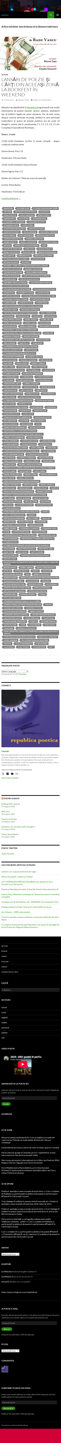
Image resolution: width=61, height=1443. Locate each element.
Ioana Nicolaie (40, 410)
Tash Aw (48, 604)
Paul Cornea (33, 518)
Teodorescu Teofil (34, 608)
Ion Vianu (24, 421)
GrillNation (6, 1276)
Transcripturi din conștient (16, 615)
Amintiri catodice (36, 229)
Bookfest (31, 107)
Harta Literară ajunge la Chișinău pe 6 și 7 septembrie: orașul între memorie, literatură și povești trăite (28, 1153)
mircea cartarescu (12, 485)
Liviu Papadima (48, 451)
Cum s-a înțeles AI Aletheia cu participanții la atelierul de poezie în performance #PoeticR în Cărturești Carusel (30, 1193)
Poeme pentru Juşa (48, 535)
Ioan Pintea (51, 407)
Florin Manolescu (25, 380)
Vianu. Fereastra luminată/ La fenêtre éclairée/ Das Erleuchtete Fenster (31, 632)
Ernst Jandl (9, 367)
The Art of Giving (8, 819)
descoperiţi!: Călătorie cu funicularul (20, 330)
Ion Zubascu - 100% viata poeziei (15, 912)
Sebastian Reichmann (13, 574)
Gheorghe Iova (10, 390)
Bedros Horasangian (47, 252)
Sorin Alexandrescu (42, 588)
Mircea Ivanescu (47, 485)
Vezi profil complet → (10, 778)
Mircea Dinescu (30, 485)
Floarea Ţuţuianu (11, 373)
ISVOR (38, 424)
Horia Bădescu (48, 394)
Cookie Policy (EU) (9, 972)
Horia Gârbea (9, 397)
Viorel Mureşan (10, 640)
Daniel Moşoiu (31, 319)
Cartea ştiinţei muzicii (29, 279)
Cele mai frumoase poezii (44, 289)
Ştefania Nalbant (27, 594)
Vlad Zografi (23, 647)
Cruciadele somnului (30, 309)
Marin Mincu (48, 461)
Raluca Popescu (10, 555)
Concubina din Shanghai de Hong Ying (39, 296)
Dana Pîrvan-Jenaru (12, 319)
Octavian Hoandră (24, 505)
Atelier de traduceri (12, 249)
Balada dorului (45, 249)
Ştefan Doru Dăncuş (37, 591)
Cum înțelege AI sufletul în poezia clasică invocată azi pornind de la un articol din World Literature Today (30, 1211)
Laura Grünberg (11, 441)
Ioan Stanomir (10, 410)
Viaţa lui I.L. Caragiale (48, 637)
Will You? (5, 811)
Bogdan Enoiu (38, 259)
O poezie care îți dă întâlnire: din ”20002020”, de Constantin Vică (29, 902)
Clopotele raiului (11, 296)
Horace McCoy (32, 394)
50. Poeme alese (23, 208)
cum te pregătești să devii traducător (20, 313)
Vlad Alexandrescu (23, 643)
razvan (5, 751)
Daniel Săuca (46, 319)
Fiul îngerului (33, 370)
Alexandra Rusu (39, 218)
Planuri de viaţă (49, 528)
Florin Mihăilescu (44, 380)
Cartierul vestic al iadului (15, 282)
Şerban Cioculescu (42, 574)
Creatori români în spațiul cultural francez (23, 306)
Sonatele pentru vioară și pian (17, 588)
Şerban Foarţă (10, 578)
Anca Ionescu (9, 235)
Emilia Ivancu (22, 363)
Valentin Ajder (10, 625)
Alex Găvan (24, 218)
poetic (5, 14)
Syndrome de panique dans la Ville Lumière (22, 601)
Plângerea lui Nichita (29, 528)
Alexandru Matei (11, 225)
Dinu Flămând (43, 340)
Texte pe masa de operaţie (15, 611)
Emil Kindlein (45, 360)
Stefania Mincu (10, 594)
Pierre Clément (10, 528)
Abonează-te (8, 1408)
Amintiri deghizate (12, 232)
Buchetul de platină (12, 269)
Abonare (7, 1329)
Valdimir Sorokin (48, 621)
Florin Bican (27, 377)
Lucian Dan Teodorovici (37, 454)
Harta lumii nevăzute (13, 394)
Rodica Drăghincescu (46, 567)
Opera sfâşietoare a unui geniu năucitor (21, 512)
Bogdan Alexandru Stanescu (16, 259)
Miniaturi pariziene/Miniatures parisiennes (21, 481)
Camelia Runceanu (11, 276)
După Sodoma (31, 350)
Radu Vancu (22, 552)
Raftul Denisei (37, 552)
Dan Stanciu (51, 316)
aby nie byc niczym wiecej (25, 212)
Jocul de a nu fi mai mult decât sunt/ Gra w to (23, 434)
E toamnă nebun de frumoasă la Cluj (19, 353)
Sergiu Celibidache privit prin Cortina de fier (39, 578)
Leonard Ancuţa (29, 444)
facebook (6, 1114)
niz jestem (45, 501)
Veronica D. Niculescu (26, 628)
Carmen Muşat (10, 279)
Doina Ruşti (38, 343)
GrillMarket (6, 1271)
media (4, 967)
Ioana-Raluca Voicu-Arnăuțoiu (17, 417)
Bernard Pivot (24, 255)
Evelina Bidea (23, 367)
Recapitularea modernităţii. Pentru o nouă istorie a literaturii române (31, 563)
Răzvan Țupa (23, 100)
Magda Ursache (45, 458)
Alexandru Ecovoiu (36, 222)
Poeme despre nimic (21, 532)
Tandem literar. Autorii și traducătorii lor (22, 604)
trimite (6, 1104)
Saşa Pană (47, 571)
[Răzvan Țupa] (4, 1369)
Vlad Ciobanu (42, 643)
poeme (4, 951)
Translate (22, 674)
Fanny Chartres (39, 367)
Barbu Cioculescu (11, 252)
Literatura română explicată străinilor (21, 451)
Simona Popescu (35, 584)
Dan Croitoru (23, 316)
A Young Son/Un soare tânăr (45, 208)
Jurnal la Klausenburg (14, 437)
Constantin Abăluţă (40, 299)
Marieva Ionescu (32, 461)
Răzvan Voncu (10, 559)
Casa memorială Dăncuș (40, 282)
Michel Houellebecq (12, 474)
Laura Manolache (29, 441)
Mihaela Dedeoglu (48, 474)
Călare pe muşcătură (13, 272)
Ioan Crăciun (36, 407)
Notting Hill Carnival (10, 804)
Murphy (54, 488)
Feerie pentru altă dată (14, 370)
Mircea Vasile (9, 488)
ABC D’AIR (7, 212)
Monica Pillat (41, 488)
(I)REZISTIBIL (8, 208)
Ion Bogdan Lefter (43, 417)
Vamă (22, 625)
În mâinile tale (25, 404)
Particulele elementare (14, 518)
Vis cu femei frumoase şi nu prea (34, 640)
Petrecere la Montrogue (14, 525)
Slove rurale (51, 584)
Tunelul (33, 621)
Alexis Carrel (27, 225)
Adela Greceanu (27, 215)
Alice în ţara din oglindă (14, 229)
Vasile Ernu (8, 628)
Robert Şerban (26, 567)
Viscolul (7, 643)
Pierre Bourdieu (35, 525)
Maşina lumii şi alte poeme (30, 464)
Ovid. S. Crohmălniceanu (14, 515)
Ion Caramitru (10, 421)
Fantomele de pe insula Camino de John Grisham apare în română (30, 1147)
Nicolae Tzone (31, 501)
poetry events (11, 798)
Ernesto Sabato (38, 363)
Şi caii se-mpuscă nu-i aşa (14, 584)
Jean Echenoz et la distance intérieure (20, 431)
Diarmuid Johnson (11, 336)
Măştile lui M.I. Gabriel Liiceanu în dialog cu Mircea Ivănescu (29, 468)
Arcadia (7, 245)
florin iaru (8, 380)
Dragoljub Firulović (13, 350)
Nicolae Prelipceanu (12, 501)
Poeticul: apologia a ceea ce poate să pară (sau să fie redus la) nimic (29, 1202)
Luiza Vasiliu (9, 458)
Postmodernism (10, 538)
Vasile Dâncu (49, 625)
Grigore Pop (41, 390)
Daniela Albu (30, 323)
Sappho (35, 571)
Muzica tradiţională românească (18, 491)
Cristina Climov (10, 309)
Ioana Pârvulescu (11, 414)
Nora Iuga (8, 505)
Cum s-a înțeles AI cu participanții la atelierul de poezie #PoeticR (29, 1231)
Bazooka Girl (28, 252)
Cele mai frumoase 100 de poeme (17, 289)
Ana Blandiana (30, 232)
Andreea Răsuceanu (34, 239)
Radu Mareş (9, 549)
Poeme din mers (39, 532)
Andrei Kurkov (10, 242)
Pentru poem (9, 522)
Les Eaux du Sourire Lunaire (15, 448)
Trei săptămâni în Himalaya (43, 615)
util (2, 1037)
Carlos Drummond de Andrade (36, 276)
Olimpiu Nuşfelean (12, 508)
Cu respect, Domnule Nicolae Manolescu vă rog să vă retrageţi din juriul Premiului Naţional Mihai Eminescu (30, 925)
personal (5, 1027)
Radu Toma (8, 552)
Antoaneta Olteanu (48, 242)
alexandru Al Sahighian (14, 222)
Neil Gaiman (9, 498)
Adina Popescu (44, 215)
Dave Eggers (45, 323)
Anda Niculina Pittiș (45, 235)
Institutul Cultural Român (15, 407)
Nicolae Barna (24, 498)
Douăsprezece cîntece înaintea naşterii (20, 346)
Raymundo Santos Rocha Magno (35, 555)
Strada (42, 594)
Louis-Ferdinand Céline (13, 454)
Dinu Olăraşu (9, 343)
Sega (28, 574)
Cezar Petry (9, 293)
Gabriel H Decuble (31, 384)
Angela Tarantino (28, 242)
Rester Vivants (10, 567)
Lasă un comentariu (42, 100)
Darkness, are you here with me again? (18, 826)
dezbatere (48, 333)
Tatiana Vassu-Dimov (13, 608)
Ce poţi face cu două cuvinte (16, 286)
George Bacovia (30, 387)
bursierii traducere (33, 269)
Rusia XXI (7, 571)
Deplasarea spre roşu (48, 326)
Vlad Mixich (9, 647)
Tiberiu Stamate (36, 611)
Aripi (44, 245)
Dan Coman (8, 316)
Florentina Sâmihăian (32, 373)
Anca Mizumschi (26, 235)
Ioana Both (25, 410)
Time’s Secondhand (9, 834)
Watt (51, 647)
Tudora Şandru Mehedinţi (15, 621)
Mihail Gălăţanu (25, 478)
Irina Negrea (26, 424)
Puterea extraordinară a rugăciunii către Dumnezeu (26, 545)
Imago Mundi (9, 404)
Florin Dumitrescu (44, 377)
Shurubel (46, 581)
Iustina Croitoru (37, 427)
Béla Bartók (9, 255)
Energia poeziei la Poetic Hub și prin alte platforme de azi (26, 907)
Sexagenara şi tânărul (13, 581)
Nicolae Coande (41, 498)
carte (4, 956)
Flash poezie (48, 370)
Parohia (31, 515)
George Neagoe (47, 387)
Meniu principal (57, 15)
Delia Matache (10, 326)
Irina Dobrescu (38, 421)
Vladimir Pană (39, 647)
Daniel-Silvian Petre (12, 323)
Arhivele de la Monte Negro (26, 245)
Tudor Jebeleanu (32, 618)
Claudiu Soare (43, 293)
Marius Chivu (9, 464)
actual (4, 75)
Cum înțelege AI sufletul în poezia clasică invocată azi (24, 1201)
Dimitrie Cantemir (30, 336)
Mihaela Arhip (31, 474)
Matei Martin (24, 471)
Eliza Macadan (10, 360)
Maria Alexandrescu (12, 461)
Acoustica (44, 212)
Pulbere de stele (10, 542)
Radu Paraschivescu (26, 549)
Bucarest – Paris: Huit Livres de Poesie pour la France (26, 266)
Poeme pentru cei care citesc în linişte (20, 535)
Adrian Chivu (9, 218)
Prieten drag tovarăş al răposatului (37, 538)
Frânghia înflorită (12, 384)
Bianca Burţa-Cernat (44, 255)
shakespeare (32, 581)
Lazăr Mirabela (47, 441)
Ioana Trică (28, 414)
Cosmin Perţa (42, 303)
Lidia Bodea (52, 448)
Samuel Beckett (21, 571)
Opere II (45, 512)
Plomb (6, 532)
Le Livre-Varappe (11, 444)
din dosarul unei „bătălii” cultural (19, 340)
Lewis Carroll (37, 448)
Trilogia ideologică (12, 618)
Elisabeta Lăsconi (34, 357)
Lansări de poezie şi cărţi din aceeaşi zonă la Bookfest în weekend (30, 87)
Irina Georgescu (10, 424)
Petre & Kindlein (25, 522)
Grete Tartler (26, 390)
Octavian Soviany (44, 505)
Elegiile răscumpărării (13, 357)
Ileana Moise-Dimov (44, 400)
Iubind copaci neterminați (15, 427)
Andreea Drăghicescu (13, 239)
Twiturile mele (7, 853)
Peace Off (46, 518)
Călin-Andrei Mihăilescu (36, 272)
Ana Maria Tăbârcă (48, 232)
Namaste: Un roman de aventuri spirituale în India (25, 495)
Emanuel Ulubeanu (28, 360)
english (5, 962)
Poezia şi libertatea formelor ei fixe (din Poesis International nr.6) (29, 889)
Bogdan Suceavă (11, 262)
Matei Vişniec (39, 471)
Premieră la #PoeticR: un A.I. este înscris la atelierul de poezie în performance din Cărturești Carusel (30, 1235)
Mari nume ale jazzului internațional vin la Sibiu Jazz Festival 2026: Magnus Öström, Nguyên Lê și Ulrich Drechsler (30, 1161)
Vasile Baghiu (34, 625)
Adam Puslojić (10, 215)
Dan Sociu (37, 316)
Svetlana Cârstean (12, 598)
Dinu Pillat (24, 343)
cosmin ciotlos (25, 303)
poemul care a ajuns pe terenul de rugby (18, 871)
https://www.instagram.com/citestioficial (19, 1292)
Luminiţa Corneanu (26, 458)
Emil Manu (8, 363)
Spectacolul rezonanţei (14, 591)
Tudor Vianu (48, 618)
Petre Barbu (41, 522)
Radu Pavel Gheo (46, 549)
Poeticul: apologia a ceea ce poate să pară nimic (22, 1191)
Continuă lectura (11, 198)
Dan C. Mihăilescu (48, 313)
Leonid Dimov (45, 444)
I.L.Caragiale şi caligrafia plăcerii (18, 400)
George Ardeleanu (12, 387)
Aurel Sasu (29, 249)
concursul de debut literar (15, 299)
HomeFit (5, 1281)
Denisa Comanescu (27, 326)
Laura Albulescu (35, 437)
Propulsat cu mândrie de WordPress (14, 1425)
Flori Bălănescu (11, 377)
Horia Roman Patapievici (29, 397)
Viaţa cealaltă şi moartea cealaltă (19, 637)
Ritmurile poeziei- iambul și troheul (17, 876)
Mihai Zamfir (9, 478)
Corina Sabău (9, 303)
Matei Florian (9, 471)
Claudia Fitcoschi (25, 293)
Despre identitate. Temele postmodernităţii (22, 333)
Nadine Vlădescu (44, 491)
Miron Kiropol (25, 488)
